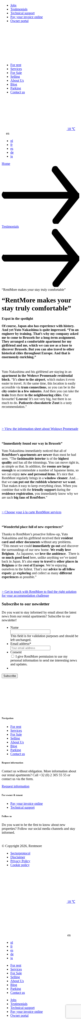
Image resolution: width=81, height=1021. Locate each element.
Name (14, 627)
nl (11, 141)
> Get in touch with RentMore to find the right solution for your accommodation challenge (39, 593)
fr (11, 144)
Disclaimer (17, 857)
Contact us (17, 92)
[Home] (34, 57)
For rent (15, 65)
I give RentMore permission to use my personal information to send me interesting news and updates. (43, 660)
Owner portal (19, 21)
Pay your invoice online (26, 17)
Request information (15, 786)
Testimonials (18, 9)
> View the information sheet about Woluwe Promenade (40, 429)
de (12, 152)
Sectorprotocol (20, 853)
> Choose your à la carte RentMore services (31, 512)
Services (16, 69)
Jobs (13, 5)
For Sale (16, 73)
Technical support (22, 13)
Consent (16, 652)
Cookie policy (20, 865)
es (11, 148)
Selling (15, 76)
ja (11, 156)
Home (6, 163)
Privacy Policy (20, 861)
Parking (15, 88)
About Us (17, 80)
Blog (13, 84)
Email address (20, 644)
